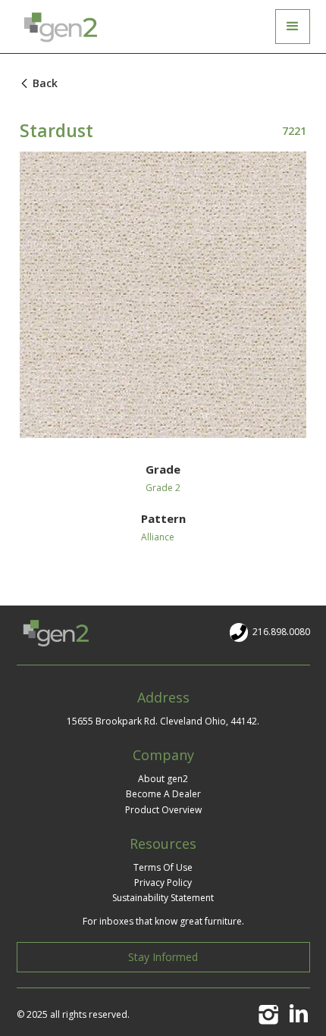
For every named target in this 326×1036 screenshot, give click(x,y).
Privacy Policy (163, 882)
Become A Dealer (163, 793)
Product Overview (163, 809)
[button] (292, 26)
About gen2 (163, 778)
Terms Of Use (163, 867)
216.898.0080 (281, 631)
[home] (64, 26)
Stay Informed (163, 957)
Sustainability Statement (163, 897)
